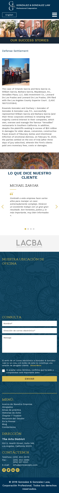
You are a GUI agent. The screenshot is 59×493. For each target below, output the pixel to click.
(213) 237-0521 (20, 462)
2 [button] (28, 229)
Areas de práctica (11, 410)
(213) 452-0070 (21, 457)
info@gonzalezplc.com (25, 465)
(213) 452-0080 (21, 460)
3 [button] (31, 229)
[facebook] (4, 470)
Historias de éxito (11, 413)
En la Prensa (8, 421)
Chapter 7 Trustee (11, 416)
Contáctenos (9, 427)
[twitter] (8, 470)
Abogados (7, 407)
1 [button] (25, 229)
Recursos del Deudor (13, 418)
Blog (4, 424)
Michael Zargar (24, 186)
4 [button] (33, 229)
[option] (29, 200)
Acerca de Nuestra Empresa (17, 404)
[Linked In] (13, 470)
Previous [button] (2, 206)
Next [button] (56, 206)
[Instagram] (17, 470)
